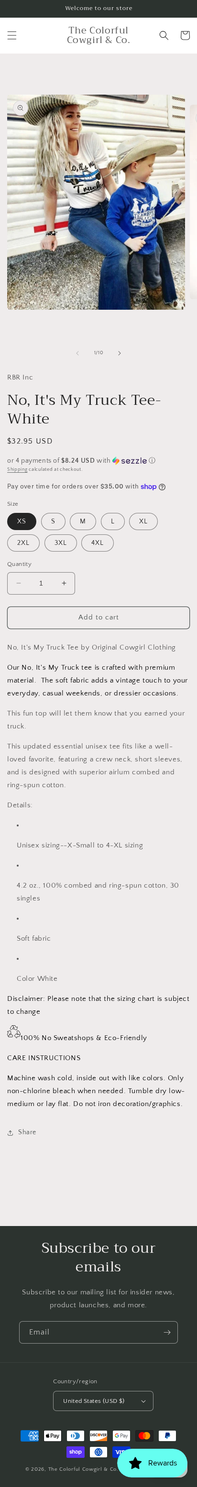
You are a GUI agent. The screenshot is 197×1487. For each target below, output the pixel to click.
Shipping (17, 469)
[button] (11, 35)
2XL (23, 543)
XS (21, 521)
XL (143, 521)
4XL (97, 543)
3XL (61, 543)
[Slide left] (77, 353)
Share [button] (27, 1132)
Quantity (19, 564)
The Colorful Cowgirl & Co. (83, 1469)
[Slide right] (119, 353)
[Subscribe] (166, 1332)
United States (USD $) (93, 1401)
